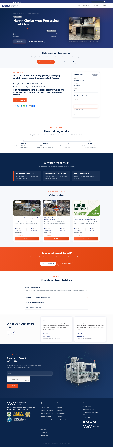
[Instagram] (20, 2)
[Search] (105, 2)
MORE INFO (20, 235)
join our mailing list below (84, 114)
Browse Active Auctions (36, 41)
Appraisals (60, 410)
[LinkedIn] (15, 2)
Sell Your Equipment (48, 263)
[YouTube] (18, 2)
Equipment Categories (47, 410)
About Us (43, 429)
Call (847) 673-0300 (65, 263)
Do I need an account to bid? (33, 287)
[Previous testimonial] (8, 333)
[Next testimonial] (13, 333)
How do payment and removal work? (35, 302)
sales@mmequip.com (79, 112)
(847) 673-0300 (79, 110)
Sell (78, 6)
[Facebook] (13, 2)
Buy (72, 6)
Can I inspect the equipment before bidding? (37, 297)
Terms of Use (44, 435)
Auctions (86, 6)
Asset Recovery (61, 420)
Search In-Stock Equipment (66, 62)
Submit (12, 386)
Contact (104, 6)
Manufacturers (61, 413)
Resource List (44, 426)
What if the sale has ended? (33, 307)
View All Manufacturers (47, 413)
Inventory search (45, 407)
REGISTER (20, 100)
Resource (59, 407)
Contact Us (44, 432)
